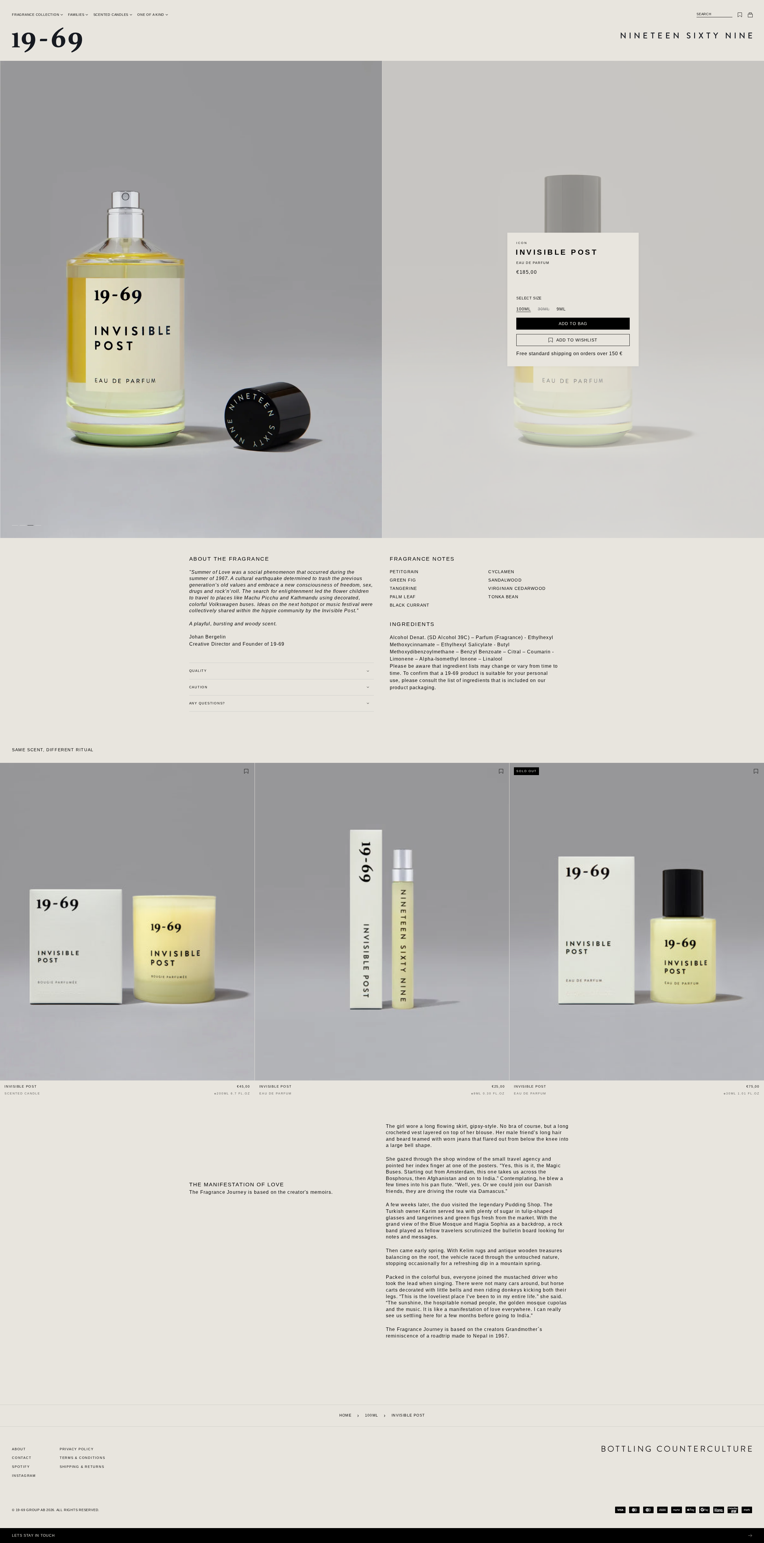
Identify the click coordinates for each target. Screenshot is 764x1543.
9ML (561, 309)
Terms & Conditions (82, 1457)
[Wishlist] (740, 15)
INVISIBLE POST (20, 1086)
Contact (21, 1457)
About (19, 1449)
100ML (523, 309)
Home (345, 1415)
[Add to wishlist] (246, 771)
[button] (35, 15)
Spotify (21, 1466)
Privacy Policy (77, 1449)
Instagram (24, 1475)
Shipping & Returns (82, 1466)
